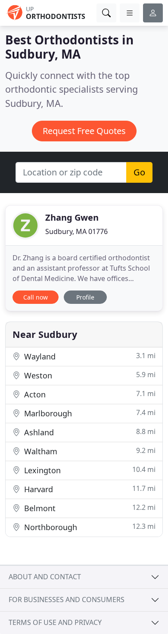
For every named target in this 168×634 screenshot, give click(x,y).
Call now (35, 297)
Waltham (89, 451)
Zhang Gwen (72, 217)
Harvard (89, 489)
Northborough (89, 527)
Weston (89, 375)
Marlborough (89, 413)
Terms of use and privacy (55, 622)
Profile (85, 297)
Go (139, 172)
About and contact (45, 576)
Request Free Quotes (84, 131)
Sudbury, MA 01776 (76, 231)
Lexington (89, 470)
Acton (89, 394)
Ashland (89, 432)
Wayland (89, 356)
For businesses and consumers (66, 599)
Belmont (89, 508)
